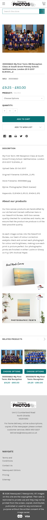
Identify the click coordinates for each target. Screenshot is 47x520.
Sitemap (6, 479)
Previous (38, 339)
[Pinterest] (26, 136)
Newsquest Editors (11, 470)
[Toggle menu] (3, 3)
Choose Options (11, 371)
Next (44, 339)
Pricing (5, 475)
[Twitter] (21, 136)
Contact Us (7, 465)
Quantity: (7, 105)
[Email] (10, 136)
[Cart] (43, 3)
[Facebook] (4, 136)
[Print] (15, 136)
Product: (11, 93)
